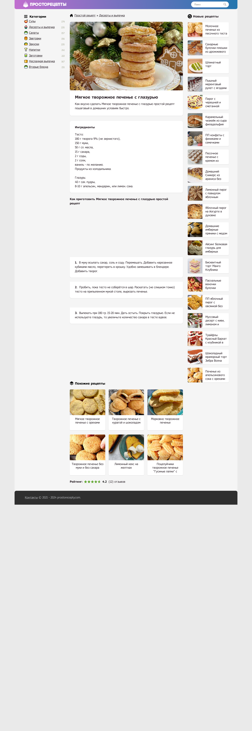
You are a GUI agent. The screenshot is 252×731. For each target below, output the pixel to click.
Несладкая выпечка (42, 61)
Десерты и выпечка (42, 27)
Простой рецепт (85, 15)
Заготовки (35, 55)
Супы (32, 21)
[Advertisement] (126, 234)
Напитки (34, 49)
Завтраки (35, 38)
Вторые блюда (38, 67)
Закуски (34, 44)
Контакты (31, 497)
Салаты (34, 32)
